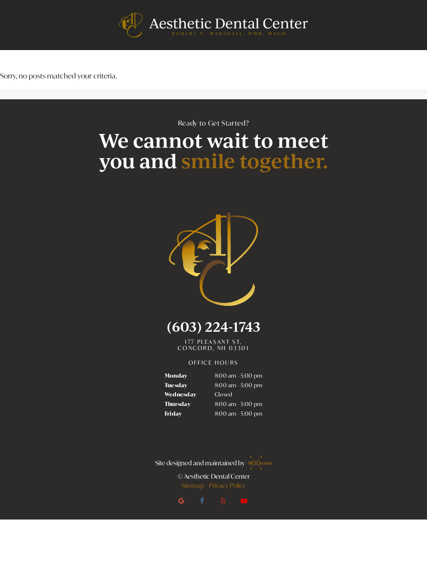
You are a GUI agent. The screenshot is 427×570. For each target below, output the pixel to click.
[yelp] (223, 500)
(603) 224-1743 (214, 326)
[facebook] (202, 500)
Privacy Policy (227, 485)
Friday (173, 413)
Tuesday (176, 385)
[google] (181, 500)
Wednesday (180, 394)
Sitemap (192, 485)
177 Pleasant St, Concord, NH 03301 (213, 345)
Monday (176, 375)
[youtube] (244, 500)
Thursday (178, 404)
